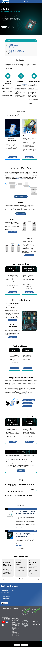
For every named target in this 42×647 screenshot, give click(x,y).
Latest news (12, 55)
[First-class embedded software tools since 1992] (26, 623)
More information (12, 157)
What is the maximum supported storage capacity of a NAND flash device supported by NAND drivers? (19, 490)
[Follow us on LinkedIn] (7, 622)
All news (21, 548)
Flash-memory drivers (13, 46)
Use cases (11, 44)
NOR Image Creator (27, 406)
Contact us (4, 26)
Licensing (11, 52)
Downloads (11, 26)
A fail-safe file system (13, 45)
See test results (12, 441)
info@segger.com (5, 617)
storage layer (19, 178)
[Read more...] (19, 527)
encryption (24, 84)
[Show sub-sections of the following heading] (6, 43)
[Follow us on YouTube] (3, 622)
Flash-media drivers (13, 47)
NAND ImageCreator (27, 403)
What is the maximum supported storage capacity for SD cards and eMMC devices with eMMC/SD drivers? (18, 496)
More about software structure (21, 196)
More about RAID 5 (29, 255)
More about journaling (20, 213)
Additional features (13, 49)
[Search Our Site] (24, 1)
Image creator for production (15, 50)
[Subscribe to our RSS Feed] (3, 625)
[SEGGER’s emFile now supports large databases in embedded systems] (10, 535)
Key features (11, 43)
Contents (8, 40)
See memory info (29, 441)
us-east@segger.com (15, 618)
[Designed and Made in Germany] (36, 623)
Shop (37, 1)
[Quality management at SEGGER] (26, 611)
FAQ (10, 53)
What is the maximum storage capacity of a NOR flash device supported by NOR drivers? (19, 485)
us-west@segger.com (15, 624)
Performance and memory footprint (16, 51)
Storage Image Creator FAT (29, 400)
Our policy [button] (17, 645)
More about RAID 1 (13, 231)
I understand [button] (24, 645)
